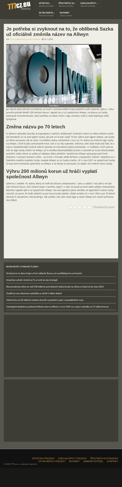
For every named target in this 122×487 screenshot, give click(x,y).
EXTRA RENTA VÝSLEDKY (52, 461)
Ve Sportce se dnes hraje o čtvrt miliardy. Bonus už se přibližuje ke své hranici (44, 273)
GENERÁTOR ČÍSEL (93, 461)
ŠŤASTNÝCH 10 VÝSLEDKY (104, 458)
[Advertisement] (61, 232)
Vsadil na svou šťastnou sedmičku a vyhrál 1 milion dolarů (34, 293)
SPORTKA (46, 4)
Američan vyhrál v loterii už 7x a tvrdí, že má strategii (31, 280)
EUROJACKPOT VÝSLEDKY (72, 458)
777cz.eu (13, 39)
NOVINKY (66, 14)
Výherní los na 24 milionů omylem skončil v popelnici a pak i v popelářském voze (44, 300)
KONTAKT (112, 461)
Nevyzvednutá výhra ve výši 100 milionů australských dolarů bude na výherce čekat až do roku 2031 (55, 286)
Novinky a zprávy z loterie (29, 39)
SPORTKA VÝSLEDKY (43, 458)
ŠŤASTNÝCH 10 (66, 4)
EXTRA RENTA (46, 14)
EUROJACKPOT (88, 4)
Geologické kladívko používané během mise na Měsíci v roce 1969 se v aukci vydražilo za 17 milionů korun (57, 306)
